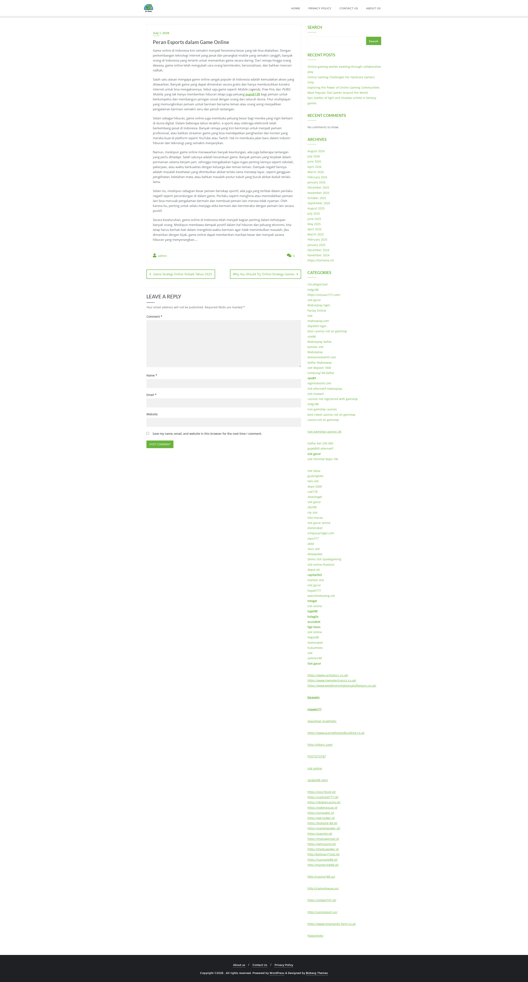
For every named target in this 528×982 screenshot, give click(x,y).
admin (162, 256)
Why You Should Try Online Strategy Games (264, 274)
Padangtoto (315, 936)
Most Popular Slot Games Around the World (338, 93)
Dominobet (315, 643)
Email (151, 395)
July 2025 (314, 213)
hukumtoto (315, 648)
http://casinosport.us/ (322, 912)
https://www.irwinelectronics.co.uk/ (332, 680)
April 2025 (315, 229)
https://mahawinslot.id (323, 839)
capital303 (315, 575)
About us (239, 965)
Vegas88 (313, 637)
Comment (154, 316)
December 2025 (318, 187)
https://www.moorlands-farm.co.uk (332, 924)
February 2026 (317, 177)
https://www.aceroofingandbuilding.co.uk (336, 733)
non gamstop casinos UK (325, 431)
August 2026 (316, 151)
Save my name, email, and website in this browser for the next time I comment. (207, 434)
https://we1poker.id (321, 818)
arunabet (314, 622)
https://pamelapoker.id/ (324, 828)
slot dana (314, 471)
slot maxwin (316, 394)
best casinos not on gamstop (327, 331)
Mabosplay (315, 352)
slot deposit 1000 (319, 368)
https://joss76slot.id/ (322, 792)
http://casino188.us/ (321, 877)
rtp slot (312, 512)
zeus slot (314, 549)
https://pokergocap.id (322, 808)
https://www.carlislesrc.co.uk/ (328, 675)
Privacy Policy (284, 965)
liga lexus (314, 627)
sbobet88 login (318, 780)
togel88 (313, 611)
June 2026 (314, 161)
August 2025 (316, 208)
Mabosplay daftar (320, 342)
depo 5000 (315, 486)
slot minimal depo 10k (323, 459)
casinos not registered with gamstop (333, 399)
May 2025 (314, 224)
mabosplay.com (318, 321)
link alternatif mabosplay (325, 389)
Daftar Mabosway (320, 363)
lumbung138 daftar (321, 373)
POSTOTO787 (317, 756)
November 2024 (318, 255)
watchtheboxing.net (321, 596)
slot (310, 316)
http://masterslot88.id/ (323, 865)
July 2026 (314, 156)
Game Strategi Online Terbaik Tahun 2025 (182, 274)
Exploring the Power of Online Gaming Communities (344, 87)
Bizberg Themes (317, 973)
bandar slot (315, 347)
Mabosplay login (319, 305)
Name (151, 375)
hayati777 (314, 591)
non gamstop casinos (322, 409)
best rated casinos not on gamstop (331, 415)
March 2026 (316, 172)
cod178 (312, 492)
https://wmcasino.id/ (322, 844)
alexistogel (315, 497)
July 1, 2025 (161, 33)
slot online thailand (321, 564)
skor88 (312, 507)
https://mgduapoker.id (323, 849)
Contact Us (259, 965)
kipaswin (314, 697)
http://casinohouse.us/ (323, 888)
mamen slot (316, 580)
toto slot (313, 481)
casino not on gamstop (323, 420)
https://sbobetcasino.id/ (324, 802)
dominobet (315, 528)
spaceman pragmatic (322, 721)
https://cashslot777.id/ (323, 797)
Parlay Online (317, 310)
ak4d (311, 544)
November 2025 (318, 193)
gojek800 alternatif (320, 448)
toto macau (315, 518)
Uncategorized (318, 284)
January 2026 (316, 182)
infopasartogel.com (321, 533)
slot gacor (314, 300)
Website (152, 414)
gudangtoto (315, 476)
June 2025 (314, 219)
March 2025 (316, 234)
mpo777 (313, 538)
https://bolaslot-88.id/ (322, 823)
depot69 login (317, 326)
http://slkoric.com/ (320, 745)
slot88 (312, 336)
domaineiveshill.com (322, 357)
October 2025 (317, 198)
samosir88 (315, 658)
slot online (315, 606)
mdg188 (313, 290)
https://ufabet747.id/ (322, 900)
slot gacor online (319, 523)
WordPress (277, 973)
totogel (312, 601)
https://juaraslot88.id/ (323, 860)
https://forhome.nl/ (321, 260)
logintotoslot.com (319, 383)
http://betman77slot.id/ (324, 854)
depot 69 (314, 570)
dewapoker (315, 554)
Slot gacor (314, 663)
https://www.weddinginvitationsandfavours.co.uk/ (342, 686)
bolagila (313, 617)
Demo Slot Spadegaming (324, 559)
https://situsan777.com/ (324, 295)
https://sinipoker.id (321, 813)
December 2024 (318, 250)
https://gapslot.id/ (320, 834)
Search (315, 27)
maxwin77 (315, 709)
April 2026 (315, 167)
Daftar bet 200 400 (320, 443)
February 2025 (317, 239)
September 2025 (319, 203)
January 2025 (316, 245)
